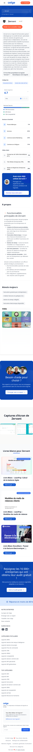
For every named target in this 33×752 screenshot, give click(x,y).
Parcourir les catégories (16, 746)
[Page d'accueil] (11, 2)
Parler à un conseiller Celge (12, 27)
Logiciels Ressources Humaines (10, 695)
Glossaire (8, 740)
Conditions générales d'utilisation (22, 743)
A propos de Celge (6, 613)
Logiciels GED (5, 674)
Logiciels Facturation (7, 682)
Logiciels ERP (5, 676)
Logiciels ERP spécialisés (8, 661)
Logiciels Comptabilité (7, 656)
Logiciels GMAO (5, 653)
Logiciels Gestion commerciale (10, 659)
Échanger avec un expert (15, 392)
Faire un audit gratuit (15, 590)
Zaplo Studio (21, 750)
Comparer (26, 3)
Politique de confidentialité (19, 740)
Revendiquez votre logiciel (20, 75)
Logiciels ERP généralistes (8, 664)
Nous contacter (5, 621)
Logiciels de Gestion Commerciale (10, 685)
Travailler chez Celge (7, 618)
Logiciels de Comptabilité (8, 690)
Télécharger (8, 485)
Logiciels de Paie (6, 693)
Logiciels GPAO (5, 639)
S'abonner (26, 729)
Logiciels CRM (5, 650)
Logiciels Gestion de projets (9, 645)
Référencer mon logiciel (12, 719)
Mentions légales (6, 743)
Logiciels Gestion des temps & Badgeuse (12, 642)
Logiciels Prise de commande (9, 648)
